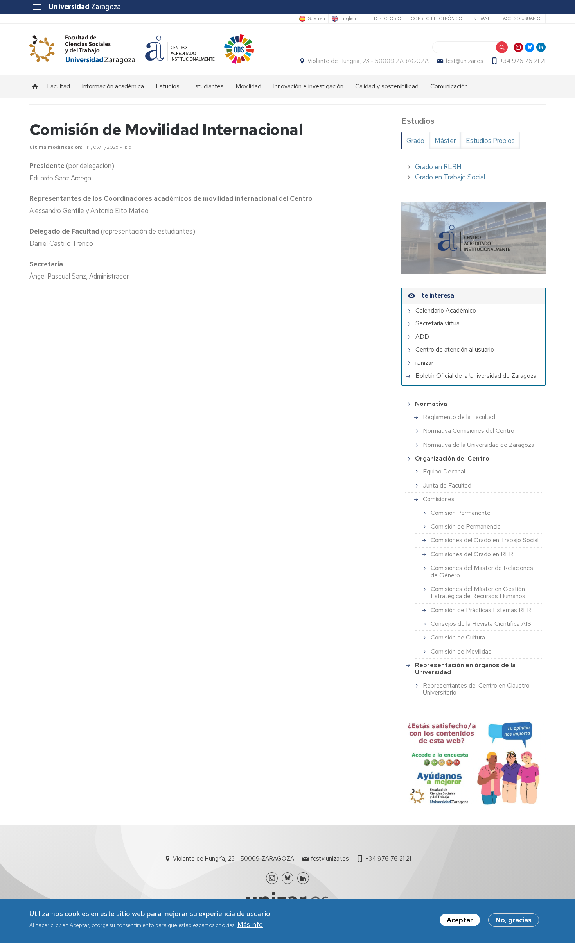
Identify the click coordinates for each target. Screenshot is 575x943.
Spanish (316, 18)
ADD (422, 336)
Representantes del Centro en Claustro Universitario (476, 689)
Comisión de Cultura (458, 637)
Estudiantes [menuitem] (207, 86)
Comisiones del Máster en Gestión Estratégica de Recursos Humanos (478, 592)
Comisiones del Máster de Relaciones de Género (482, 571)
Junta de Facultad (447, 485)
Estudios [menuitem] (168, 86)
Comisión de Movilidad (461, 651)
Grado (415, 140)
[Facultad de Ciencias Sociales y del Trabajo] (82, 49)
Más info (250, 925)
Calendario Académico (445, 310)
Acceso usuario (522, 18)
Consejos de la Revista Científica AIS (481, 624)
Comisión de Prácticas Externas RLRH (483, 610)
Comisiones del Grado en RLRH (474, 554)
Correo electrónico (436, 18)
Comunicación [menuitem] (449, 86)
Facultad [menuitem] (58, 86)
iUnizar (424, 362)
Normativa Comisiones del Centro (468, 431)
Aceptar (460, 920)
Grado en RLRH (438, 167)
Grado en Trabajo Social (450, 177)
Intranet (482, 18)
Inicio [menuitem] (35, 86)
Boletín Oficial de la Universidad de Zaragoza (476, 375)
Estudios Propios (490, 140)
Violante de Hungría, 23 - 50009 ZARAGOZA (368, 61)
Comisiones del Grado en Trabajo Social (485, 540)
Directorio (387, 18)
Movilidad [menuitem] (248, 86)
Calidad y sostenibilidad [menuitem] (387, 86)
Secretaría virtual (438, 323)
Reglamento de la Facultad (459, 417)
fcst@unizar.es (464, 61)
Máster (445, 140)
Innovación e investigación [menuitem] (308, 86)
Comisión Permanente (461, 513)
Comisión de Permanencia (466, 526)
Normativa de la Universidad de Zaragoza (478, 445)
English (348, 18)
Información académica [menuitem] (113, 86)
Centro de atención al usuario (454, 349)
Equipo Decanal (444, 471)
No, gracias (514, 920)
